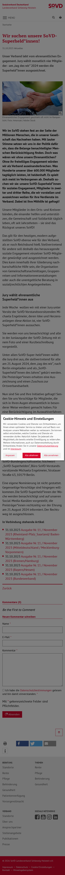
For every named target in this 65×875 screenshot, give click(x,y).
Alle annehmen (51, 455)
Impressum (16, 448)
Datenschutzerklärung (47, 445)
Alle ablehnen (31, 455)
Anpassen (10, 455)
